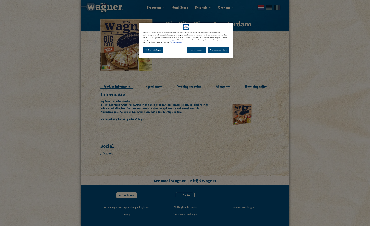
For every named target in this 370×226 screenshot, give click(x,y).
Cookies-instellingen (153, 50)
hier (173, 40)
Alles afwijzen (196, 50)
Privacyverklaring (176, 42)
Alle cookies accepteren (218, 50)
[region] (186, 40)
